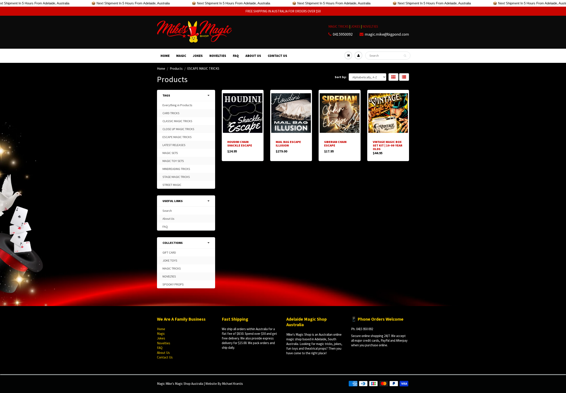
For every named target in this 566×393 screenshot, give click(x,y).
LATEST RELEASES (174, 145)
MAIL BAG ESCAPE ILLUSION (288, 143)
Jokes (198, 56)
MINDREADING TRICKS (176, 169)
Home (165, 56)
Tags (166, 95)
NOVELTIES (370, 26)
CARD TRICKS (171, 113)
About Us (253, 56)
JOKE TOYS (170, 260)
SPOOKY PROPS (173, 284)
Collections (173, 243)
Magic (181, 56)
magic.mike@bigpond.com (387, 34)
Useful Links (173, 201)
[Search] (404, 55)
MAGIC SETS (170, 153)
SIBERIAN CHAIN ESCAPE (335, 143)
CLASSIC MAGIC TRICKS (177, 121)
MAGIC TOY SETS (173, 161)
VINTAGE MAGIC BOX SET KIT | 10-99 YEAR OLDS (387, 145)
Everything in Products (177, 105)
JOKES (356, 26)
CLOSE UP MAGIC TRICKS (178, 129)
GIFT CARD (169, 252)
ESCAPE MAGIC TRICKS (177, 137)
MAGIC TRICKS (338, 26)
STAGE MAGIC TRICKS (176, 177)
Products (176, 68)
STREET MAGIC (172, 185)
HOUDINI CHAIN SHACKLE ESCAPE (239, 143)
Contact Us (277, 56)
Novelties (217, 56)
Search (167, 211)
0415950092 (343, 34)
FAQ (236, 56)
